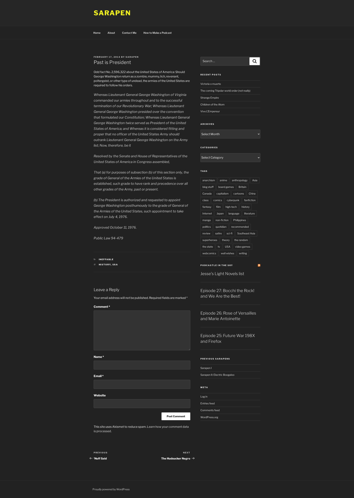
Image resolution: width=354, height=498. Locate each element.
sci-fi (229, 233)
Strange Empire (209, 97)
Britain (242, 186)
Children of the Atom (212, 104)
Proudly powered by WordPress (111, 489)
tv (219, 246)
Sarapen (112, 13)
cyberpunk (233, 200)
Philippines (239, 220)
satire (218, 233)
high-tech (231, 206)
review (206, 233)
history (105, 264)
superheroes (209, 240)
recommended (240, 226)
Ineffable (106, 259)
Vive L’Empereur (210, 111)
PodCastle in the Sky (216, 265)
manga (206, 220)
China (252, 193)
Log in (203, 396)
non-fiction (222, 220)
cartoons (238, 193)
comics (217, 200)
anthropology (239, 180)
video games (242, 246)
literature (249, 213)
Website (100, 395)
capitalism (222, 193)
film (218, 206)
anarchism (208, 180)
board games (226, 186)
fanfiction (250, 200)
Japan (220, 213)
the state (207, 246)
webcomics (209, 253)
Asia (254, 180)
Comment (102, 306)
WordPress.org (209, 417)
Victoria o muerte (210, 83)
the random (241, 240)
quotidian (221, 226)
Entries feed (207, 403)
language (233, 213)
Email (99, 376)
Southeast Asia (246, 233)
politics (206, 226)
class (205, 200)
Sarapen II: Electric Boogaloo (217, 374)
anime (223, 180)
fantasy (206, 206)
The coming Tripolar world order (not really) (225, 90)
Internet (207, 213)
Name (99, 357)
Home (96, 32)
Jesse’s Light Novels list (222, 273)
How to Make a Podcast (157, 32)
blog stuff (208, 186)
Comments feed (210, 410)
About (111, 32)
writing (243, 253)
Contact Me (129, 32)
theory (226, 240)
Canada (207, 193)
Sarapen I (206, 367)
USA (115, 264)
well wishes (227, 253)
